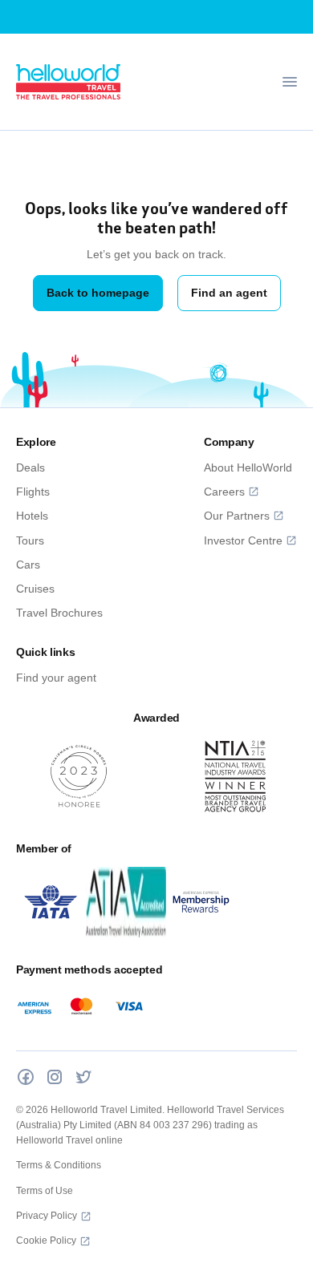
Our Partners (237, 515)
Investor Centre (243, 540)
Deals (30, 467)
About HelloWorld (248, 467)
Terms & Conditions (58, 1165)
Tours (30, 540)
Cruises (35, 588)
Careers (224, 491)
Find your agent (56, 677)
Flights (33, 491)
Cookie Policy (46, 1240)
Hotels (32, 515)
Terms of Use (44, 1190)
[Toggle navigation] (290, 82)
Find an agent (229, 292)
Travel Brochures (59, 612)
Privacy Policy (46, 1215)
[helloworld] (68, 81)
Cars (28, 564)
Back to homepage (98, 292)
